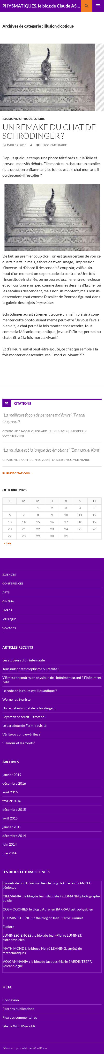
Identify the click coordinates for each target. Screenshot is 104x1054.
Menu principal (98, 6)
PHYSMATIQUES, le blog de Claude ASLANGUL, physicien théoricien (41, 5)
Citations (22, 403)
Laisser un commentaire (71, 460)
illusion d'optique (17, 119)
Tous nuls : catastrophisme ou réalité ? (30, 669)
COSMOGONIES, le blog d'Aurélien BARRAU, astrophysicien (48, 909)
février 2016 (11, 801)
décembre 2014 (14, 836)
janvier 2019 (11, 775)
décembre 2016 (14, 783)
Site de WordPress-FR (18, 1026)
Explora (8, 927)
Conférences (12, 583)
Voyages (9, 628)
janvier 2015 (11, 827)
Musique (9, 619)
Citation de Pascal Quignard (24, 431)
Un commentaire (53, 145)
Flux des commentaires (19, 1017)
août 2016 (10, 792)
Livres (7, 610)
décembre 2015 (14, 809)
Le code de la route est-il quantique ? (29, 691)
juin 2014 (9, 844)
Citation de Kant (15, 460)
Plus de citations (17, 473)
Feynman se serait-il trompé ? (24, 717)
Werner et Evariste (16, 699)
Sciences (9, 574)
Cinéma (8, 601)
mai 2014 (9, 853)
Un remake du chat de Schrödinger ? (49, 131)
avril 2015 (10, 818)
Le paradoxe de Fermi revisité (24, 725)
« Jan (7, 543)
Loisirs (39, 119)
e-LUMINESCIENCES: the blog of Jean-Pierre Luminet (43, 918)
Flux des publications (18, 1009)
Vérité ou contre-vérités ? (21, 734)
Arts (5, 592)
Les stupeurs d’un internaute (23, 660)
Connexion (10, 1000)
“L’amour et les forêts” (18, 743)
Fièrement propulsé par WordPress (24, 1048)
